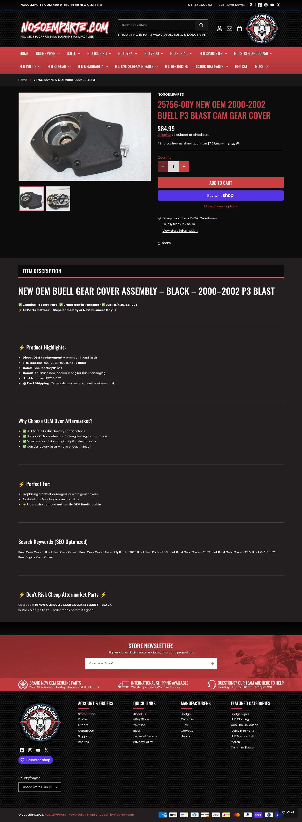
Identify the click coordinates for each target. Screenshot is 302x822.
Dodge (186, 714)
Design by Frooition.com (116, 815)
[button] (239, 28)
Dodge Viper (240, 714)
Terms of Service (145, 736)
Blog (136, 730)
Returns (83, 742)
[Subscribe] (212, 663)
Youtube (139, 725)
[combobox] (163, 25)
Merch (235, 742)
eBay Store (141, 719)
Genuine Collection (244, 725)
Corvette (187, 730)
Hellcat (186, 736)
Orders (83, 725)
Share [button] (166, 243)
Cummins (188, 719)
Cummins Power (242, 747)
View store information (180, 231)
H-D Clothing (240, 719)
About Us (139, 714)
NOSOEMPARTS (55, 815)
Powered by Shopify (83, 815)
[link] (58, 684)
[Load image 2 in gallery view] (58, 198)
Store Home (86, 714)
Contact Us (86, 730)
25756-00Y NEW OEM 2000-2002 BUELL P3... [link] (65, 79)
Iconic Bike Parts (242, 730)
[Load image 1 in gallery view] (31, 198)
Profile (82, 719)
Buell (184, 725)
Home (22, 79)
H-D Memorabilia (243, 736)
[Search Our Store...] (201, 25)
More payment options (220, 206)
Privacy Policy (143, 742)
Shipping (164, 135)
